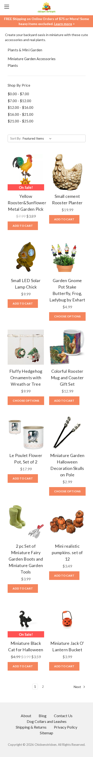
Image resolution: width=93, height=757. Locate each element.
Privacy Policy (65, 727)
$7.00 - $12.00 (19, 101)
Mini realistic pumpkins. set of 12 (67, 552)
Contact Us (63, 715)
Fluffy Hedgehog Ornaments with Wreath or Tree (25, 377)
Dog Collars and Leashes (47, 721)
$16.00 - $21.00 (20, 114)
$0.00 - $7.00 (18, 94)
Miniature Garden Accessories (32, 59)
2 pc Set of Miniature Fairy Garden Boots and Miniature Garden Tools (26, 558)
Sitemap (46, 733)
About (26, 715)
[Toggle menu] (6, 6)
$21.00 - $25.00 (20, 121)
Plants (13, 65)
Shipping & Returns (31, 727)
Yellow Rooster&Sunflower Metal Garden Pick (27, 203)
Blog (42, 715)
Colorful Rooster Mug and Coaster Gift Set (67, 377)
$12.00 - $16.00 (20, 107)
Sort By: (15, 138)
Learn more (63, 24)
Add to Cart (23, 225)
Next (78, 686)
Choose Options (67, 316)
